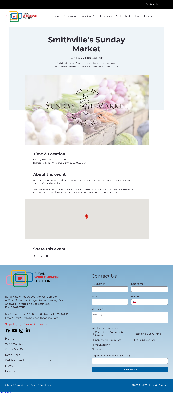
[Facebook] (7, 330)
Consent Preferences (6, 392)
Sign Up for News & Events (26, 324)
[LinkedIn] (28, 330)
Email (96, 296)
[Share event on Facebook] (34, 256)
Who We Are (14, 344)
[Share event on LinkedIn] (47, 256)
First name (98, 283)
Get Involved (14, 360)
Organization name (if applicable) (111, 355)
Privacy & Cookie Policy (16, 385)
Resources (12, 355)
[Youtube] (14, 330)
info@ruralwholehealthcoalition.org (36, 317)
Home (9, 338)
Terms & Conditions (41, 385)
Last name (138, 283)
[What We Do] (51, 349)
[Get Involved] (51, 360)
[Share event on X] (40, 256)
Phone (135, 296)
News (9, 366)
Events (10, 371)
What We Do (14, 349)
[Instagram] (21, 330)
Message (97, 309)
